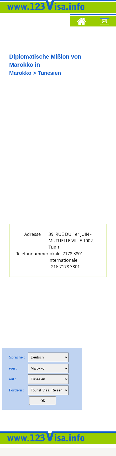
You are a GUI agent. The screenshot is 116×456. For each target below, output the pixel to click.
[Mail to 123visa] (104, 22)
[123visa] (44, 12)
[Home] (81, 22)
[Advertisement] (58, 154)
